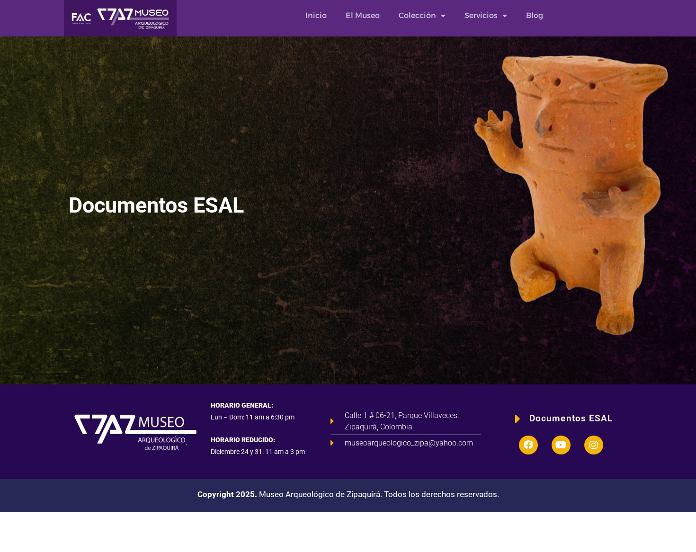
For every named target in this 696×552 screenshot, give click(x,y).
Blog (534, 15)
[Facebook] (528, 445)
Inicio (316, 15)
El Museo (363, 15)
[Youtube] (561, 445)
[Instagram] (593, 445)
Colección (417, 15)
